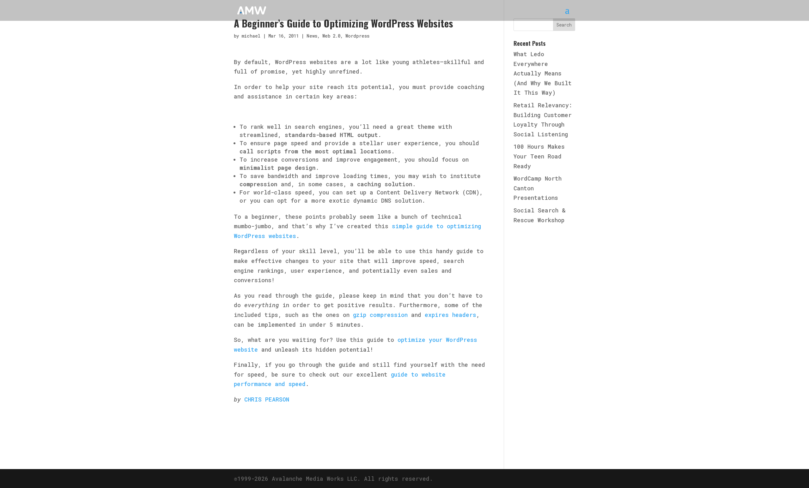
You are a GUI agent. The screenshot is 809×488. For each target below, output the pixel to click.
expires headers (450, 314)
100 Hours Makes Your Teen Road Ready (539, 156)
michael (250, 36)
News (312, 36)
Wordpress (357, 36)
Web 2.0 (331, 36)
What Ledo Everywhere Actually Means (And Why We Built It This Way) (543, 73)
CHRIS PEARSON (266, 399)
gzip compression (380, 314)
